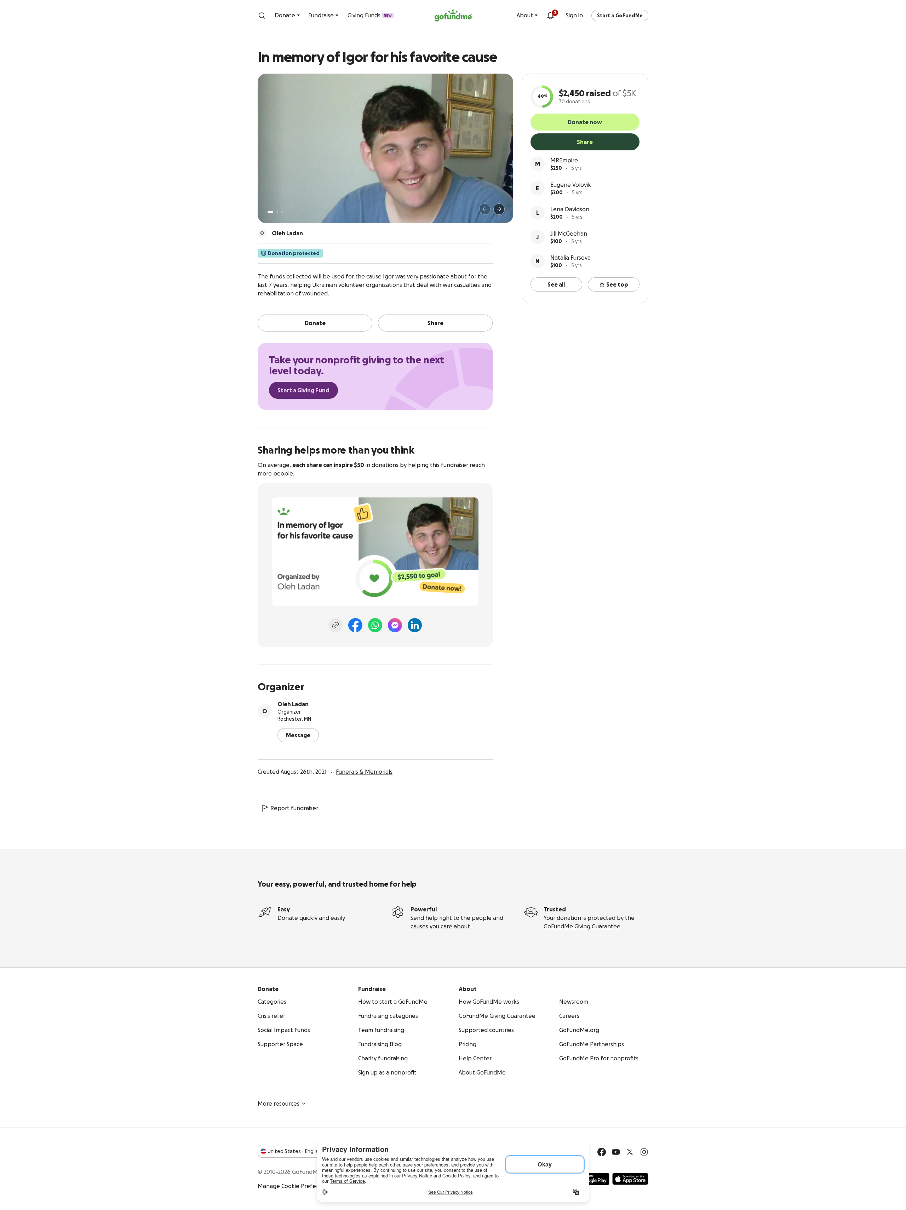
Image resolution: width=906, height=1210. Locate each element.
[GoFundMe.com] (453, 15)
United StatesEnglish (294, 1151)
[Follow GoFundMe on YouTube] (616, 1152)
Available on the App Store (630, 1179)
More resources (278, 1103)
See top (617, 284)
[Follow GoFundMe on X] (630, 1152)
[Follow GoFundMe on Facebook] (602, 1152)
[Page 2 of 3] (277, 212)
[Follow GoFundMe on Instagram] (644, 1152)
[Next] (499, 209)
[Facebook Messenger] (395, 625)
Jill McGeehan (568, 233)
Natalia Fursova (570, 257)
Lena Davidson (569, 209)
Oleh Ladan (293, 704)
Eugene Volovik (570, 185)
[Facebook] (355, 625)
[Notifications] (550, 15)
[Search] (262, 15)
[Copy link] (335, 625)
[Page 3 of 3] (282, 212)
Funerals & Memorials (364, 771)
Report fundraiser (294, 808)
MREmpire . (565, 160)
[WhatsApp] (375, 625)
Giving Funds (370, 15)
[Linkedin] (415, 625)
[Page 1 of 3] (270, 212)
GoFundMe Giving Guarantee (582, 926)
